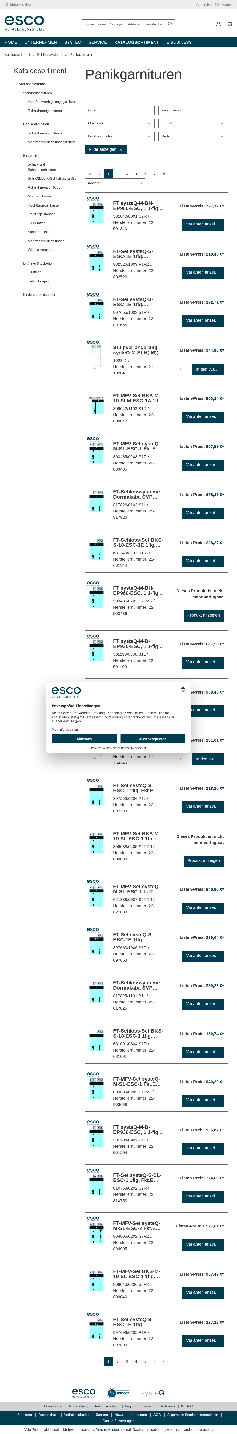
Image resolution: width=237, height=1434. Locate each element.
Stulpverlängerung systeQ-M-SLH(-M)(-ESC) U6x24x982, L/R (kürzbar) (138, 350)
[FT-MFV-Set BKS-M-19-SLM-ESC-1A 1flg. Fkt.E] (96, 405)
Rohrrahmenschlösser (45, 187)
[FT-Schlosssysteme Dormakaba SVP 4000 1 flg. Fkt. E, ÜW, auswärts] (96, 501)
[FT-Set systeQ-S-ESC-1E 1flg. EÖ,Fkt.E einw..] (96, 261)
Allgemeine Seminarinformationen (193, 1415)
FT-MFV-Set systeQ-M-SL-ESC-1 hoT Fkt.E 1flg (136, 889)
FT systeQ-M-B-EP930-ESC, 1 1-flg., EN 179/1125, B (137, 1130)
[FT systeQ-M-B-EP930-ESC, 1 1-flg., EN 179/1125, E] (96, 651)
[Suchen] (169, 24)
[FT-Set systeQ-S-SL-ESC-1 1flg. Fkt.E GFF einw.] (96, 1185)
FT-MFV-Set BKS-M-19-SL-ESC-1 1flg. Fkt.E (136, 836)
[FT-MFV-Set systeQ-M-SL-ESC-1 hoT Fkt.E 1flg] (96, 896)
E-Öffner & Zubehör (38, 263)
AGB (157, 1415)
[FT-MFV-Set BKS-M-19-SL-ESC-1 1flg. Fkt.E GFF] (96, 1281)
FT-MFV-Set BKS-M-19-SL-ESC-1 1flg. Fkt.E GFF (136, 1274)
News (119, 1415)
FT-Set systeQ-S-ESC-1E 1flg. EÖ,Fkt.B (133, 1322)
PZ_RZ (166, 123)
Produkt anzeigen (203, 615)
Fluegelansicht (172, 110)
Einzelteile (30, 155)
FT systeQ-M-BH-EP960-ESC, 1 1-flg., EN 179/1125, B (137, 591)
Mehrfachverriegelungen (46, 241)
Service (149, 1406)
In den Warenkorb (210, 369)
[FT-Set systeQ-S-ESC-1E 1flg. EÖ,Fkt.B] (96, 1329)
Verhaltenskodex (77, 1415)
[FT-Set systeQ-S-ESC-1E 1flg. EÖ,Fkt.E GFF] (96, 944)
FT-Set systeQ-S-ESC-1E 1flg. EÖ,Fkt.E (133, 302)
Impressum (139, 1415)
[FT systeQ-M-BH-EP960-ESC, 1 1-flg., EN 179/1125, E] (96, 213)
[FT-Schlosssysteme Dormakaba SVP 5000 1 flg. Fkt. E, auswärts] (96, 992)
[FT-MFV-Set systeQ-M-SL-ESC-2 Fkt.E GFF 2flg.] (96, 1233)
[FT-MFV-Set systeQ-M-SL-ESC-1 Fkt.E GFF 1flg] (96, 1088)
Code (92, 110)
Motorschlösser (39, 196)
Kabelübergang (39, 281)
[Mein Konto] (218, 24)
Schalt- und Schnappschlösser (42, 167)
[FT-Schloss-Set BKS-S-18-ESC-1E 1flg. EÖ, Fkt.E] (96, 549)
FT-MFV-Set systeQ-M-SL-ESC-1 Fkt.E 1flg (136, 446)
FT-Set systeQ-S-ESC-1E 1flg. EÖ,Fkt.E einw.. (133, 254)
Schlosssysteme (32, 84)
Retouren (168, 1406)
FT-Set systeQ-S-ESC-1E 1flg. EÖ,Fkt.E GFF (133, 937)
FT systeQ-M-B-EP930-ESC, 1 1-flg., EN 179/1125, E (137, 644)
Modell (166, 136)
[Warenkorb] (228, 24)
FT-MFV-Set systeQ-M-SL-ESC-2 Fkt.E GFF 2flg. (136, 1226)
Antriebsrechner (107, 1406)
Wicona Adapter (40, 250)
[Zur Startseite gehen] (24, 23)
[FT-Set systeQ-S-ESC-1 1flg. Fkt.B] (96, 795)
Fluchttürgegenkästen (44, 205)
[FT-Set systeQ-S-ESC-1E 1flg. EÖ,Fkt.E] (96, 309)
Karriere (102, 1415)
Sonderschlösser (40, 232)
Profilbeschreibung (101, 136)
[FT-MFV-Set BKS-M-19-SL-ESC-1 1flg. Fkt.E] (96, 843)
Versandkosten (107, 1429)
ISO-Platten (36, 223)
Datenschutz (48, 1415)
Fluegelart (95, 123)
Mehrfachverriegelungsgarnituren (49, 102)
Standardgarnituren (37, 93)
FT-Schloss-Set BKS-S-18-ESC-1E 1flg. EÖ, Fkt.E (138, 542)
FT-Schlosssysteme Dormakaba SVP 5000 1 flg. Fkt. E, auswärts (136, 985)
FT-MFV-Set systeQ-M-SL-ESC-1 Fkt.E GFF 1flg (136, 1081)
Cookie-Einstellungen (118, 1421)
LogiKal (131, 1406)
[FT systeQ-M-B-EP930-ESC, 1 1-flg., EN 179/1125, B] (96, 1137)
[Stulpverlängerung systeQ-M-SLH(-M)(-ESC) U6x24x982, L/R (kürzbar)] (96, 357)
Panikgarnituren (36, 124)
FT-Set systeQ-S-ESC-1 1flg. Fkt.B (133, 788)
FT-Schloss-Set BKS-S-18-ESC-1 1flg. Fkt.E (138, 1033)
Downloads (53, 1406)
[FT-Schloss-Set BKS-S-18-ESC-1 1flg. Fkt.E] (96, 1040)
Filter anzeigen (103, 149)
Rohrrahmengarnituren (45, 111)
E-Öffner (34, 272)
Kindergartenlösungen (39, 294)
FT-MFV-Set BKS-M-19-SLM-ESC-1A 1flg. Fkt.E (138, 398)
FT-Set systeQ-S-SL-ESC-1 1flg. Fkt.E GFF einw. (137, 1178)
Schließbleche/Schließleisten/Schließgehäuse (49, 178)
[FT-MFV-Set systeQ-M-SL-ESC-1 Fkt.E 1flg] (96, 453)
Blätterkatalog (78, 1406)
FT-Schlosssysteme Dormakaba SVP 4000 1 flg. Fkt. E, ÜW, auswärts (136, 494)
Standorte (25, 1415)
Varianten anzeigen (204, 224)
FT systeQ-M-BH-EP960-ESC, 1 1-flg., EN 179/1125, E (137, 206)
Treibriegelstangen (41, 214)
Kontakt (187, 1406)
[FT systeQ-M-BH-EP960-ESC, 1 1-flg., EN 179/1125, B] (96, 598)
